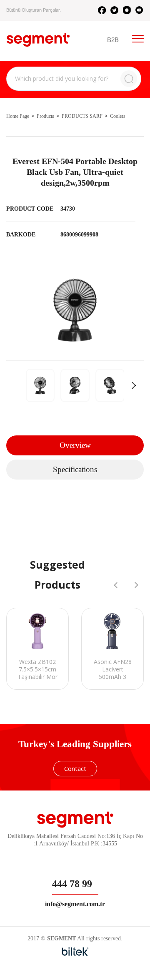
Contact (75, 768)
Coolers (117, 116)
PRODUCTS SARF (82, 116)
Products (45, 116)
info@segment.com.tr (75, 903)
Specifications (75, 469)
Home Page (17, 116)
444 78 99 (72, 883)
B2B (113, 39)
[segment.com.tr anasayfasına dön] (38, 39)
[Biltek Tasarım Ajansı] (75, 951)
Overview (75, 445)
